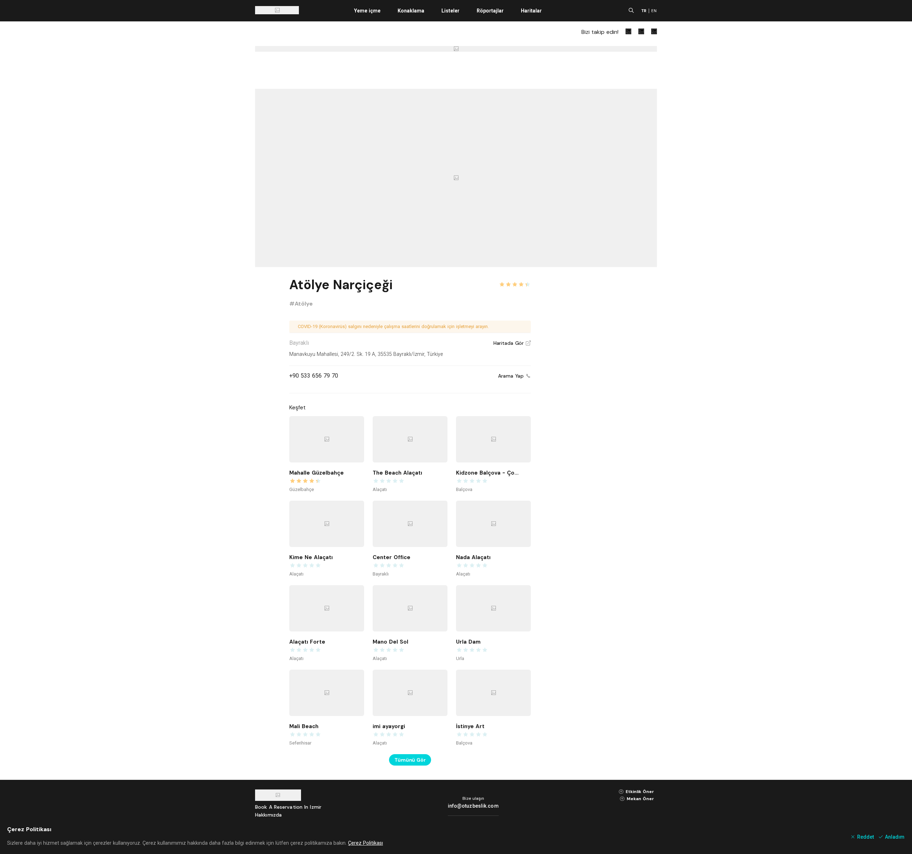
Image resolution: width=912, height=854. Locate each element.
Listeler (450, 11)
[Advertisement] (603, 382)
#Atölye (301, 303)
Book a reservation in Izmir (288, 806)
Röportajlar (490, 11)
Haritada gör (512, 343)
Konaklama (411, 11)
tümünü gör (410, 760)
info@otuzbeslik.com (473, 806)
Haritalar (531, 11)
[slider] (515, 280)
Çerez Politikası (365, 843)
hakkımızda (268, 814)
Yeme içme (367, 11)
